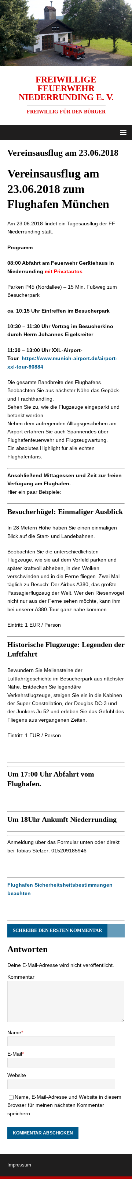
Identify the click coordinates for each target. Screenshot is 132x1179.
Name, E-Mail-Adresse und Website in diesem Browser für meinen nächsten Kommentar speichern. (64, 1105)
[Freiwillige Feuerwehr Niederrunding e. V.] (66, 61)
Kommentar (20, 977)
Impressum (19, 1165)
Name (14, 1032)
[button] (122, 132)
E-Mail (14, 1054)
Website (16, 1075)
